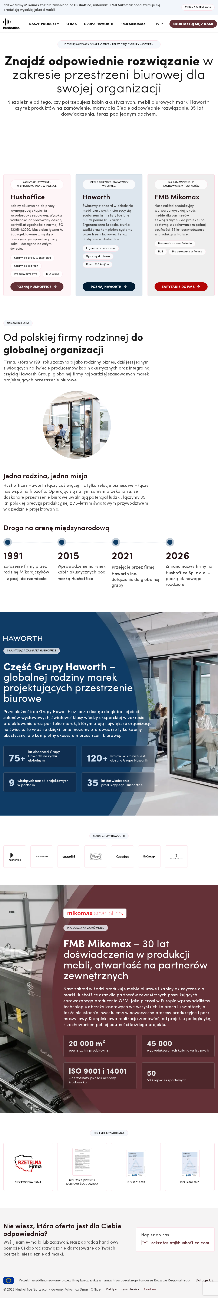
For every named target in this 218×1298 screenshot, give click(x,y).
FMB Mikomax (133, 23)
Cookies (150, 1289)
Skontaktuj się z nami (193, 23)
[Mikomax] (11, 23)
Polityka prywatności (122, 1289)
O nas (71, 23)
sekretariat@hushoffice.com (180, 1242)
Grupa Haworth (98, 23)
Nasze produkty (44, 23)
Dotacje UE (205, 1280)
